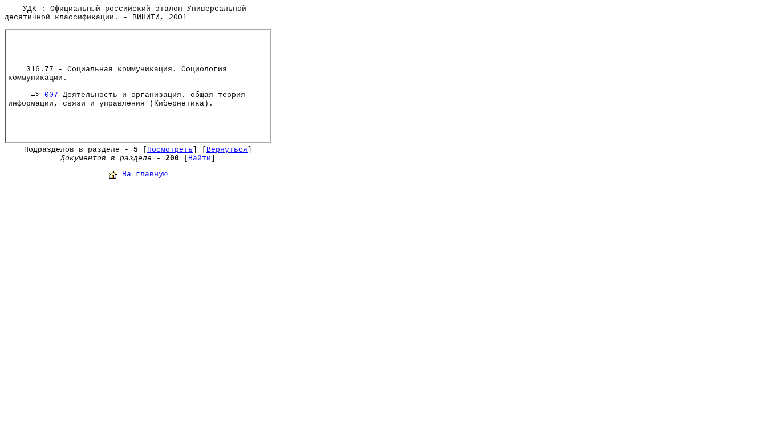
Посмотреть (170, 149)
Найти (199, 158)
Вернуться (227, 149)
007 (51, 95)
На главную (145, 174)
